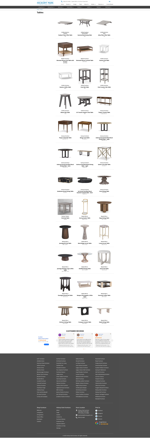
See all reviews (46, 344)
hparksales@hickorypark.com (85, 415)
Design (74, 4)
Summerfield (85, 33)
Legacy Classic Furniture (82, 367)
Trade (80, 4)
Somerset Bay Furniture (101, 365)
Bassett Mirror (85, 216)
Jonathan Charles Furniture (63, 396)
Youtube (100, 416)
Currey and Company (42, 396)
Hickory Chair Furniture (62, 385)
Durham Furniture (60, 358)
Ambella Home (40, 361)
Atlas (104, 33)
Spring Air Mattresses (100, 370)
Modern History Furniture (82, 383)
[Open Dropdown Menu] (70, 4)
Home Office (69, 7)
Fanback (65, 33)
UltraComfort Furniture (101, 383)
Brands (68, 4)
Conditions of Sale (60, 426)
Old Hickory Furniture (81, 390)
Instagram (100, 413)
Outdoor (79, 7)
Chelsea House (40, 390)
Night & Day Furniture (81, 385)
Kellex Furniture (80, 358)
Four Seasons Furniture (62, 370)
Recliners (99, 7)
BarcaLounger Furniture (43, 372)
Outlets (92, 4)
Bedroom (60, 7)
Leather (88, 7)
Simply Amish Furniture (101, 363)
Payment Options (60, 423)
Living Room (41, 7)
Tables (41, 9)
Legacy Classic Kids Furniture (83, 370)
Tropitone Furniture (100, 381)
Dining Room (51, 7)
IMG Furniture (59, 390)
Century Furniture (104, 110)
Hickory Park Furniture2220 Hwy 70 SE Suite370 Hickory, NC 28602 (83, 412)
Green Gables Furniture (62, 376)
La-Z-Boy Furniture (80, 363)
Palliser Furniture (80, 392)
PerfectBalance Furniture (82, 396)
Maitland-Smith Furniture (82, 376)
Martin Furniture (80, 378)
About (57, 410)
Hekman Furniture (60, 383)
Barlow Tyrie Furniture (42, 374)
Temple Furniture (99, 378)
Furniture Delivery (60, 419)
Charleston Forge (41, 387)
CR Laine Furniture (41, 394)
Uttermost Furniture (100, 385)
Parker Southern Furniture (82, 394)
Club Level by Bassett (42, 392)
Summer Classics (65, 216)
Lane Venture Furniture (81, 365)
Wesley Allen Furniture (100, 390)
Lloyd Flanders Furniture (82, 372)
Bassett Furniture (65, 58)
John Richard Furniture (62, 394)
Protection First (60, 421)
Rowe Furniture (99, 361)
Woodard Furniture (100, 398)
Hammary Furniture (61, 378)
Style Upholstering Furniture (102, 374)
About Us (86, 4)
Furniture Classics (60, 372)
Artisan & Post (40, 367)
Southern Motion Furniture (102, 367)
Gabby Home (59, 374)
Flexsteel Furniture (61, 367)
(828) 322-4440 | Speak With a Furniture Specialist (75, 1)
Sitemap (58, 428)
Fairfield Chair (59, 365)
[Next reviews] (112, 340)
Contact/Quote (110, 4)
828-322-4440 (81, 417)
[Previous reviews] (57, 340)
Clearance (100, 4)
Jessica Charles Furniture (62, 392)
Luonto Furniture (80, 374)
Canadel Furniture (41, 381)
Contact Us (59, 417)
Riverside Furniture (100, 358)
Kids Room (107, 7)
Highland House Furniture (62, 387)
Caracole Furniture (41, 383)
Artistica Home (40, 370)
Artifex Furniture (65, 32)
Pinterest (100, 419)
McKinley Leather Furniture (82, 381)
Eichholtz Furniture (61, 361)
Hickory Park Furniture (43, 338)
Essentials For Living (61, 363)
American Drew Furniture (43, 363)
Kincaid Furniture (80, 361)
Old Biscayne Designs (81, 387)
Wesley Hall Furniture (100, 392)
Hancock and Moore (61, 381)
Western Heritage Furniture (102, 394)
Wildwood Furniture (100, 396)
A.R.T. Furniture (40, 358)
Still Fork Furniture (99, 372)
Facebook (100, 410)
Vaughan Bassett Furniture (101, 387)
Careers (58, 414)
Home (62, 4)
